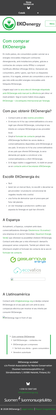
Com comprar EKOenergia (23, 337)
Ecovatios (45, 230)
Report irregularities (45, 409)
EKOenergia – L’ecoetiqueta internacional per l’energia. (26, 101)
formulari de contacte (25, 136)
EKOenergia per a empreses (25, 344)
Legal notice (28, 409)
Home (28, 2)
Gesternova (34, 230)
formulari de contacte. (12, 253)
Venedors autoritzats (22, 352)
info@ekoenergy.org (24, 301)
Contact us (29, 4)
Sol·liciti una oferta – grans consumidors (32, 348)
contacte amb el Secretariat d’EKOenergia (32, 166)
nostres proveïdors (35, 118)
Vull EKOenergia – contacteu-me (27, 340)
